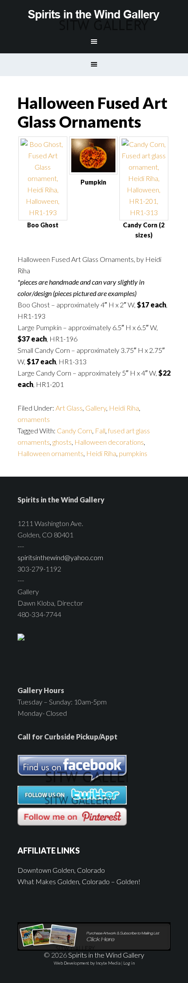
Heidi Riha (124, 408)
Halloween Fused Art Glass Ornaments (92, 112)
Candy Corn (74, 430)
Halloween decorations (109, 442)
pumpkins (133, 453)
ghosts (62, 442)
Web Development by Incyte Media (87, 963)
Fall (100, 430)
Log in (129, 963)
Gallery (95, 408)
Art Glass (69, 408)
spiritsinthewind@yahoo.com (60, 557)
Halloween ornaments (50, 453)
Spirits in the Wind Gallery (94, 15)
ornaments (33, 419)
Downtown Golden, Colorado (61, 870)
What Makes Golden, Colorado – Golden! (78, 881)
